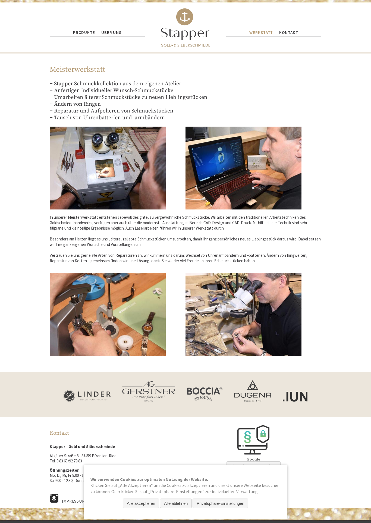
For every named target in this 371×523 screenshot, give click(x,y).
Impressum (73, 501)
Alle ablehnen (176, 503)
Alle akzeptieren (141, 503)
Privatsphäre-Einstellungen (220, 503)
